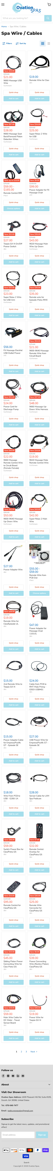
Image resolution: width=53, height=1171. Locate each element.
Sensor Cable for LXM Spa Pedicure (39, 797)
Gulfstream (8, 86)
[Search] (48, 18)
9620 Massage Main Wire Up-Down (38, 245)
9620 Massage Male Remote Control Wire (39, 461)
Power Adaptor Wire (13, 569)
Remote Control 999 (13, 193)
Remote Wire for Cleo (39, 80)
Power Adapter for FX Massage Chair (39, 191)
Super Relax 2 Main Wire (38, 520)
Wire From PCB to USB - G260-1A (12, 797)
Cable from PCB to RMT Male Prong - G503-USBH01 (37, 687)
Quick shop (13, 92)
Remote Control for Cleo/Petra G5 (12, 906)
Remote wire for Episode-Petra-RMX (38, 298)
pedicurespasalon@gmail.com (20, 1110)
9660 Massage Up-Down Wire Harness (38, 408)
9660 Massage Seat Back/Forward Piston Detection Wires (13, 136)
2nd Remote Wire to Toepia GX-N (13, 685)
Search (26, 1162)
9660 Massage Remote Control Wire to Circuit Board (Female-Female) (13, 464)
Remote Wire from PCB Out (37, 576)
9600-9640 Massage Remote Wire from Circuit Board (39, 353)
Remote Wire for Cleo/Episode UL (11, 622)
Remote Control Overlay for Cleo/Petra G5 (36, 852)
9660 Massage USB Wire (13, 82)
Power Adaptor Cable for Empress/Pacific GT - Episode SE (13, 743)
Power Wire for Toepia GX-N (36, 1018)
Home (4, 26)
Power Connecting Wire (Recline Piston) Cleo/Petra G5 (39, 964)
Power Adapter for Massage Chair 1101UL (37, 631)
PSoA (6, 196)
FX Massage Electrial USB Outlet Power (13, 351)
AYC (30, 195)
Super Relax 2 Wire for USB (38, 135)
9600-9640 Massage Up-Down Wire (13, 520)
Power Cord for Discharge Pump (11, 408)
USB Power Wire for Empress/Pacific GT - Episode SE (38, 743)
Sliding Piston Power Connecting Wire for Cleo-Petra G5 (13, 964)
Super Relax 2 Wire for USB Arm (12, 298)
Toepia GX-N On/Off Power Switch (13, 245)
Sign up (42, 1134)
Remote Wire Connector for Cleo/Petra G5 (35, 908)
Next (33, 1051)
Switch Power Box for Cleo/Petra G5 (13, 850)
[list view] (49, 43)
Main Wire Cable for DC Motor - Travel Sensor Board (13, 1020)
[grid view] (43, 43)
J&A (30, 83)
